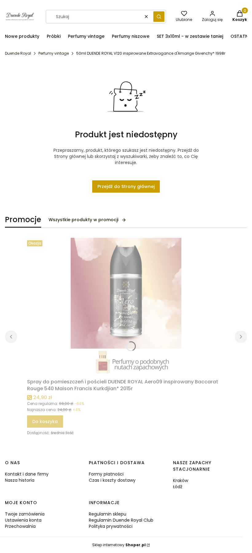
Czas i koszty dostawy (112, 480)
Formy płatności (106, 474)
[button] (158, 16)
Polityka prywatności (110, 526)
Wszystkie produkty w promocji (83, 220)
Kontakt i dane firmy (27, 474)
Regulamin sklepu (107, 514)
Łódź (177, 487)
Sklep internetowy (119, 544)
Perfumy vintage (53, 53)
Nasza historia (19, 480)
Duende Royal (18, 53)
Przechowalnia (20, 526)
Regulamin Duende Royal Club (121, 520)
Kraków (180, 480)
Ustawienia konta (23, 520)
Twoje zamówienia (25, 514)
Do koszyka (45, 421)
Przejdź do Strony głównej (126, 186)
